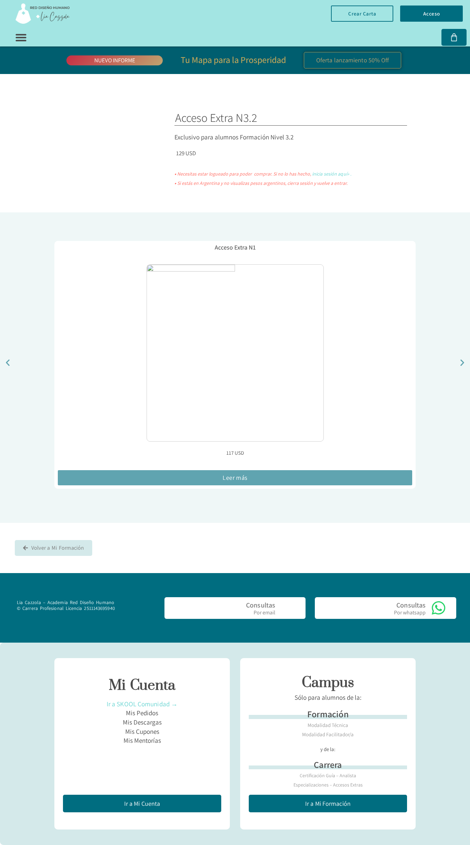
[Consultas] (288, 608)
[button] (21, 37)
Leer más (235, 478)
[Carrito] (454, 37)
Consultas (260, 605)
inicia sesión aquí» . (331, 174)
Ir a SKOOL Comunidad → (142, 704)
